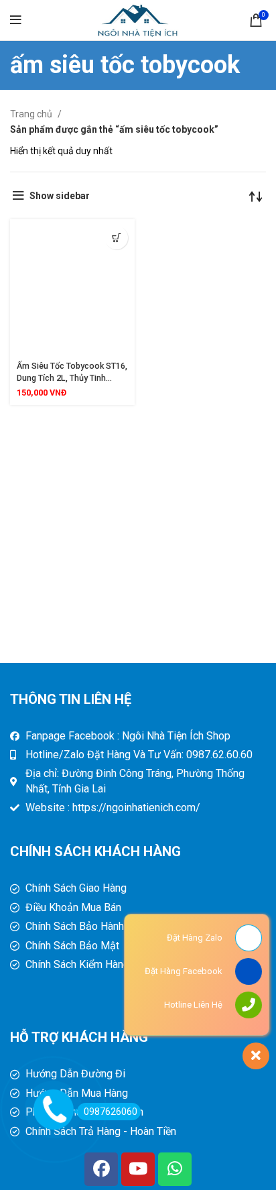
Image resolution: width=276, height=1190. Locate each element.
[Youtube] (138, 1169)
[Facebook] (101, 1169)
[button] (116, 237)
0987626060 (110, 1111)
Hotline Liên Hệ (193, 1005)
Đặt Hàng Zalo (194, 938)
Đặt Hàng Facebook (183, 971)
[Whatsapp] (175, 1169)
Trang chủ (32, 114)
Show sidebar (59, 195)
